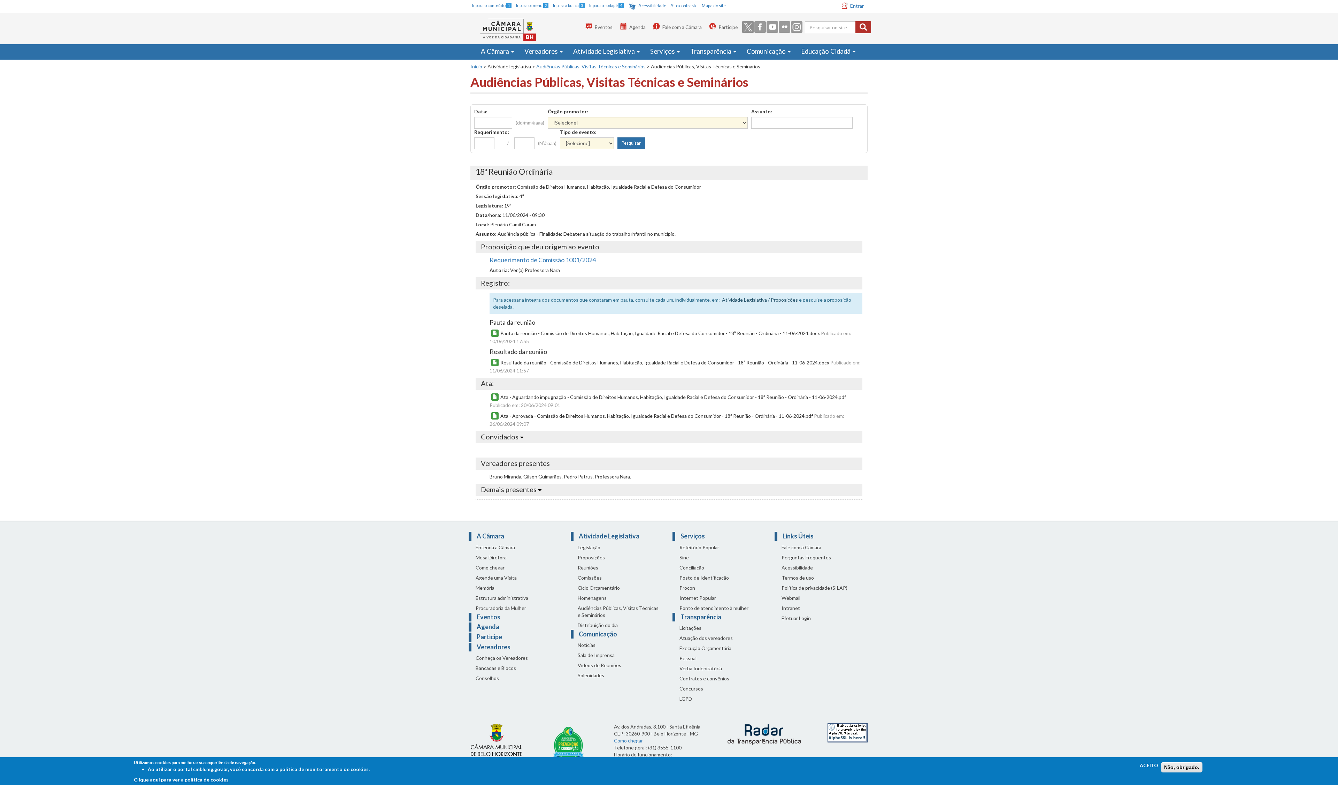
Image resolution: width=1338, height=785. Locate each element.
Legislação (589, 547)
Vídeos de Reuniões (599, 665)
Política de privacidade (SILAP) (814, 588)
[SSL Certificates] (848, 732)
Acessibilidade (652, 5)
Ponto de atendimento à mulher (713, 608)
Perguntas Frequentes (806, 557)
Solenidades (591, 675)
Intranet (791, 608)
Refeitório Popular (699, 547)
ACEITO (1149, 765)
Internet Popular (697, 598)
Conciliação (691, 568)
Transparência (711, 51)
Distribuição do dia (598, 625)
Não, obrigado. (1181, 767)
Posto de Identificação (704, 578)
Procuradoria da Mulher (501, 608)
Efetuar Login (796, 618)
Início (476, 66)
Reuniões (588, 568)
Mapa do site (714, 5)
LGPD (685, 699)
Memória (485, 588)
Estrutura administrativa (502, 598)
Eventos (604, 27)
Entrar (857, 6)
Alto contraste (684, 5)
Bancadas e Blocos (496, 668)
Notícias (586, 645)
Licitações (690, 628)
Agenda (637, 27)
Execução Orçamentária (705, 648)
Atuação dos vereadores (706, 638)
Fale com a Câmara (682, 27)
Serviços (663, 51)
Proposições (591, 557)
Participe (728, 27)
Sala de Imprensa (596, 655)
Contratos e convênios (704, 678)
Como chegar (490, 568)
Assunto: (761, 111)
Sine (684, 557)
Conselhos (487, 678)
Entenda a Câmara (495, 547)
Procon (687, 588)
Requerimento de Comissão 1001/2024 (543, 260)
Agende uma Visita (496, 578)
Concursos (691, 689)
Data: (480, 111)
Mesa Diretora (491, 557)
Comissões (590, 578)
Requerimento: (491, 132)
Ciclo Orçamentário (599, 588)
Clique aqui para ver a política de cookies (181, 780)
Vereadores (541, 51)
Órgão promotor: (568, 111)
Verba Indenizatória (700, 668)
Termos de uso (798, 578)
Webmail (791, 598)
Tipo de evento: (578, 132)
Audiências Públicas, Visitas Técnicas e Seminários (591, 66)
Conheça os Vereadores (502, 658)
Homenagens (592, 598)
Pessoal (688, 658)
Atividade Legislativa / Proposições (760, 300)
